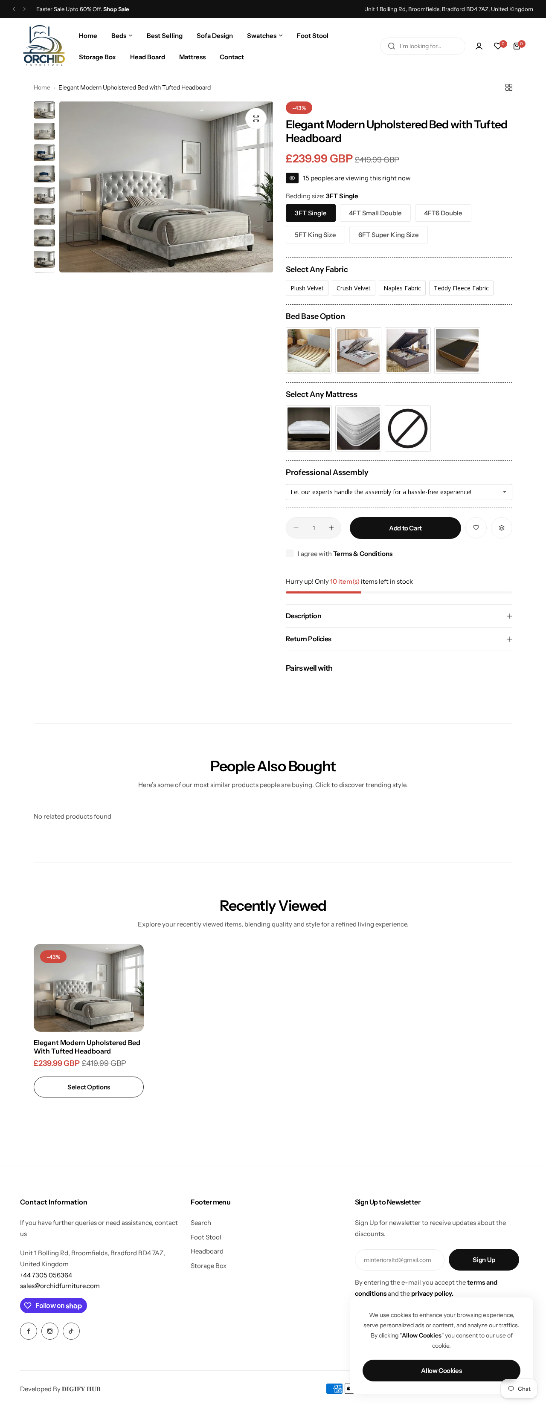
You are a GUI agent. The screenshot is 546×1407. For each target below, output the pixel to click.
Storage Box (209, 1266)
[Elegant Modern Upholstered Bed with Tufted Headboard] (89, 988)
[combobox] (422, 46)
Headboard (207, 1251)
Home (42, 87)
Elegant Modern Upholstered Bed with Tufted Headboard (87, 1046)
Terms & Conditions (362, 554)
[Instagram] (49, 1331)
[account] (479, 46)
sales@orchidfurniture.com (60, 1286)
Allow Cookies (441, 1370)
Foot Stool (206, 1237)
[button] (14, 9)
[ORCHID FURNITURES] (44, 46)
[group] (166, 186)
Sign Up (484, 1260)
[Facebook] (28, 1331)
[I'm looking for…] (391, 46)
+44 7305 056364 (46, 1275)
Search (201, 1223)
